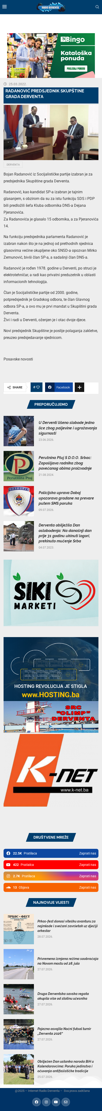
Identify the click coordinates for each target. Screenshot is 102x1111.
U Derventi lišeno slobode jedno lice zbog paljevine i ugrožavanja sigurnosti (68, 428)
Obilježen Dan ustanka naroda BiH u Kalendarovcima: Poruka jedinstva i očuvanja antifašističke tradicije (65, 1066)
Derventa (13, 164)
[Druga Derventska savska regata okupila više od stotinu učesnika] (19, 999)
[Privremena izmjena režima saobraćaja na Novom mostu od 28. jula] (19, 964)
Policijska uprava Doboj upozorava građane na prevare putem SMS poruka (66, 498)
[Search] (97, 7)
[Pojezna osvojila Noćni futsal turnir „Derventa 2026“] (19, 1034)
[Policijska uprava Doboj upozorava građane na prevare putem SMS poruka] (19, 501)
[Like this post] (38, 387)
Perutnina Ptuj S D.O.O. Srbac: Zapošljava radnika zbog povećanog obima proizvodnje (65, 463)
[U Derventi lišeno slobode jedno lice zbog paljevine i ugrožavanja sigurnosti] (19, 431)
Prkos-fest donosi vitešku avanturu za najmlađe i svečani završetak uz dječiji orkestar (67, 925)
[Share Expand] (79, 387)
